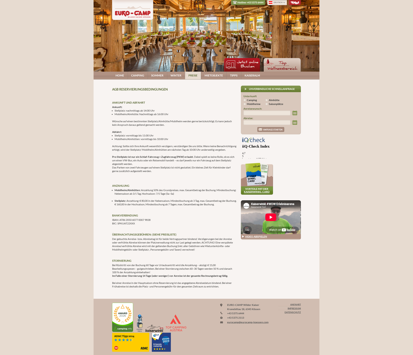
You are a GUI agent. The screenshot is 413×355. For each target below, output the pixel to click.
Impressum (294, 308)
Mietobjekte (214, 75)
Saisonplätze (276, 103)
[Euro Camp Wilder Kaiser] (123, 330)
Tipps (233, 75)
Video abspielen (256, 236)
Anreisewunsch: (252, 108)
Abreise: (248, 118)
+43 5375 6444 (255, 2)
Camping (137, 75)
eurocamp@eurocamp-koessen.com (247, 322)
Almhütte (274, 100)
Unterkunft (250, 96)
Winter (176, 75)
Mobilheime (254, 103)
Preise (192, 75)
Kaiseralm (252, 75)
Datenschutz (293, 312)
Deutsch (278, 2)
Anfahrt (295, 304)
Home (120, 75)
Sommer (157, 75)
